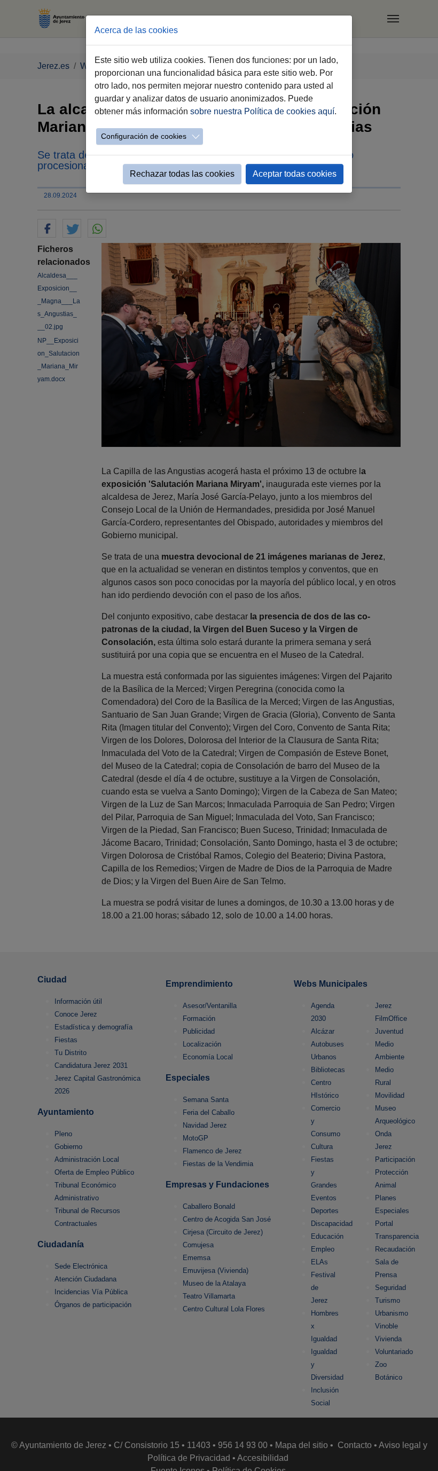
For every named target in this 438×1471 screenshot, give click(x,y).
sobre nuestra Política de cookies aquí (262, 111)
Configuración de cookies (143, 136)
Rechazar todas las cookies (182, 173)
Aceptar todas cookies (295, 173)
